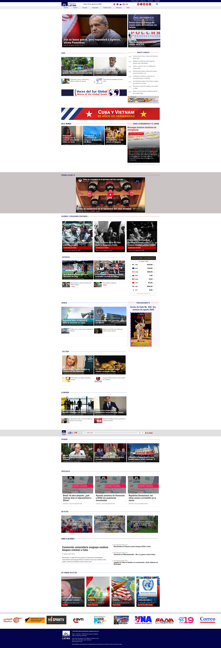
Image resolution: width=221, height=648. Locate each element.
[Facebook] (138, 4)
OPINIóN (64, 439)
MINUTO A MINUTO (143, 53)
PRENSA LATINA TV (68, 175)
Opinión (75, 7)
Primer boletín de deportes (109, 283)
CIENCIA (64, 303)
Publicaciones (107, 7)
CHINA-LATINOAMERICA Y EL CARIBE (146, 124)
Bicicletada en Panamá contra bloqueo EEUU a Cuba (132, 546)
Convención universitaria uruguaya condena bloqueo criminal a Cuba (85, 549)
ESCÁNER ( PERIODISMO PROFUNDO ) (74, 216)
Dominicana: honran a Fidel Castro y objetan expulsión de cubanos (79, 80)
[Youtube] (144, 4)
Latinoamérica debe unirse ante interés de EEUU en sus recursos (81, 419)
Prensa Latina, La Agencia (138, 1)
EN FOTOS (64, 512)
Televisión (119, 7)
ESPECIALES (65, 471)
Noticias (66, 7)
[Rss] (150, 4)
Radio (128, 7)
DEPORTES (66, 257)
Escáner (84, 7)
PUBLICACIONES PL (143, 303)
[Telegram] (147, 4)
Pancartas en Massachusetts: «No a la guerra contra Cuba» (135, 554)
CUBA (63, 53)
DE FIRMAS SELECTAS (69, 573)
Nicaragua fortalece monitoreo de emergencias (142, 128)
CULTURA (65, 351)
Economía (65, 392)
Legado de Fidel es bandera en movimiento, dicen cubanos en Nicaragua (136, 563)
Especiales (95, 7)
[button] (156, 4)
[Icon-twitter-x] (141, 4)
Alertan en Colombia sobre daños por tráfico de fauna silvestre (113, 330)
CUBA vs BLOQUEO (67, 539)
